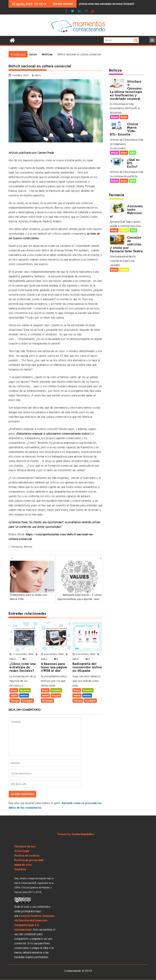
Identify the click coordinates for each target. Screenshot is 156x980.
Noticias (28, 546)
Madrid (14, 695)
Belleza (115, 70)
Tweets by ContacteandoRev (75, 834)
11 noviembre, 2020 (23, 654)
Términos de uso (25, 846)
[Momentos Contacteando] (12, 40)
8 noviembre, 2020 (85, 654)
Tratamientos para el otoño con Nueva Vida (28, 597)
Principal (15, 700)
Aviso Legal (21, 851)
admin (38, 75)
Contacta (20, 869)
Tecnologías (27, 700)
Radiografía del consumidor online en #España (106, 3)
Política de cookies (27, 855)
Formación (17, 546)
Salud (132, 152)
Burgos (14, 690)
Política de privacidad (28, 860)
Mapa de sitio (23, 864)
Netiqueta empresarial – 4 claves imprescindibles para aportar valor (79, 597)
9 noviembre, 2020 (54, 654)
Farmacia (116, 195)
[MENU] (152, 40)
